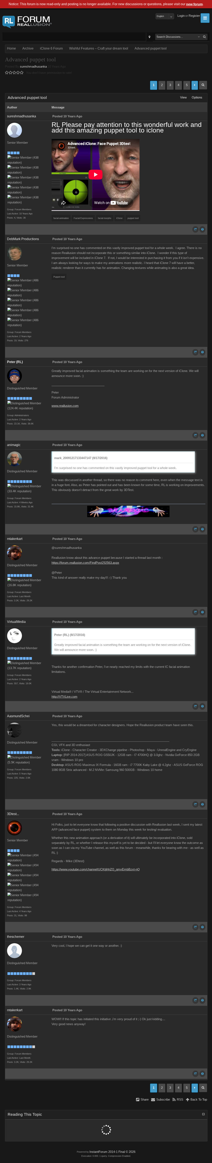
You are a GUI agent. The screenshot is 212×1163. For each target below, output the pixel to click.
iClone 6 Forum (51, 48)
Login (181, 15)
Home (11, 48)
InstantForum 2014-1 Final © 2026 (112, 1151)
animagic (13, 445)
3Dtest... (13, 814)
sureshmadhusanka (33, 66)
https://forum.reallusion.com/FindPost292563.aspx (85, 562)
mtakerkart (14, 539)
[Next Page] (195, 85)
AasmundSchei (18, 716)
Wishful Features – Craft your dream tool (98, 48)
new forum (194, 4)
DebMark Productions (23, 239)
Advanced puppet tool (151, 48)
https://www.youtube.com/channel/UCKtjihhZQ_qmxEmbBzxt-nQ (96, 869)
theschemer (15, 936)
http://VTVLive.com (64, 696)
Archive (28, 48)
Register (194, 15)
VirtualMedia (16, 621)
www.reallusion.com (65, 405)
